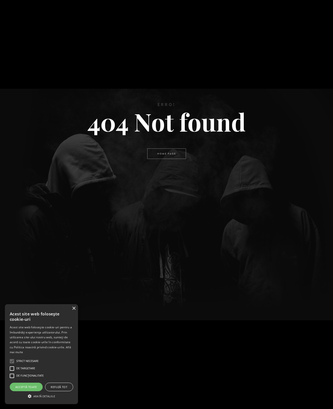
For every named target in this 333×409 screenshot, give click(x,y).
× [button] (74, 308)
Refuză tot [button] (59, 387)
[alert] (41, 354)
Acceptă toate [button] (26, 387)
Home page (166, 154)
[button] (41, 396)
